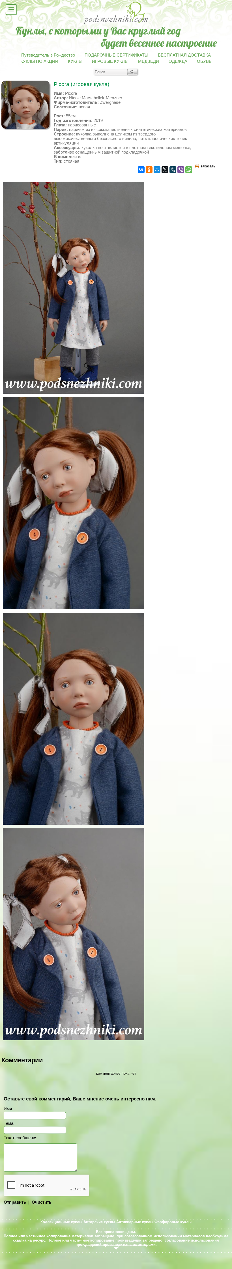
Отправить (15, 1202)
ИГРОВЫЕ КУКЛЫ (110, 61)
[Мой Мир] (157, 169)
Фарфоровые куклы (173, 1222)
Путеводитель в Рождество (48, 55)
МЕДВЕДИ (148, 61)
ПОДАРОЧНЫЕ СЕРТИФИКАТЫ (116, 55)
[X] (165, 169)
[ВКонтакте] (141, 169)
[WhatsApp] (188, 169)
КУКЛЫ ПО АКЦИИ (39, 61)
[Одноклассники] (149, 169)
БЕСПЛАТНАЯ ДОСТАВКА (184, 55)
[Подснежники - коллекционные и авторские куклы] (116, 24)
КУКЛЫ (75, 61)
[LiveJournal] (172, 169)
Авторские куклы (99, 1222)
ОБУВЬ (204, 61)
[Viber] (180, 169)
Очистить (41, 1202)
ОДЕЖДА (178, 61)
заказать (208, 166)
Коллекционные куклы (61, 1222)
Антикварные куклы (134, 1222)
